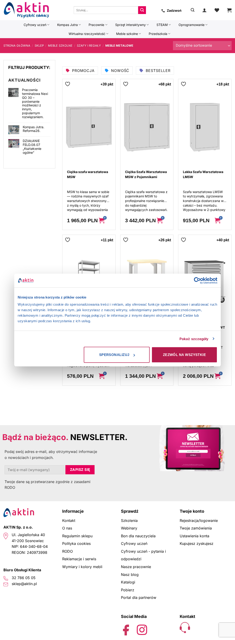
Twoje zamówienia (196, 528)
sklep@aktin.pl (24, 583)
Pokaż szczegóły (194, 338)
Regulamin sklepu (77, 536)
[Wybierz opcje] (105, 220)
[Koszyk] (229, 10)
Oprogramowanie (191, 25)
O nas (67, 528)
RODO (67, 551)
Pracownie (96, 25)
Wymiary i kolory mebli (82, 566)
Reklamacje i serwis (79, 559)
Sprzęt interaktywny (130, 25)
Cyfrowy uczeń (35, 25)
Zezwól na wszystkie (184, 355)
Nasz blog (130, 574)
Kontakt (68, 520)
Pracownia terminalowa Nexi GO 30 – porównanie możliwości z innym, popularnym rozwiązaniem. (35, 103)
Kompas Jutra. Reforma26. (33, 129)
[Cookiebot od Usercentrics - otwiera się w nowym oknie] (197, 280)
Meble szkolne (127, 34)
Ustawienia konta (194, 536)
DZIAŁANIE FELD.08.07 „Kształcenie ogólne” (32, 146)
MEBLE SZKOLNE (60, 45)
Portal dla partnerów (138, 597)
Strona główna (16, 45)
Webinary (129, 528)
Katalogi (128, 582)
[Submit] (142, 10)
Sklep (39, 45)
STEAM (162, 25)
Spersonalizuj (114, 355)
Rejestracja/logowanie (199, 520)
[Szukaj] (192, 10)
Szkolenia (129, 520)
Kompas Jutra (67, 25)
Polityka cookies (76, 543)
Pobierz (127, 590)
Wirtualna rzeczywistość (87, 34)
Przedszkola (158, 34)
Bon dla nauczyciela (138, 536)
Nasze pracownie (136, 566)
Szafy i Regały (89, 45)
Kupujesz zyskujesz (196, 543)
